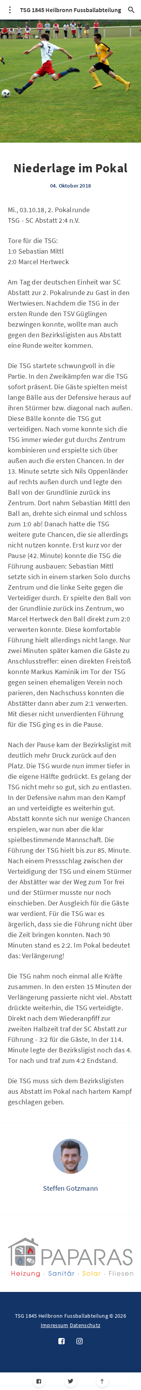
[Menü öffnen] (10, 10)
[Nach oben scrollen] (102, 1381)
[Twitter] (71, 1381)
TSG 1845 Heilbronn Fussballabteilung (70, 9)
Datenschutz (85, 1325)
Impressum (55, 1325)
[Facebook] (39, 1381)
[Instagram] (79, 1341)
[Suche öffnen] (131, 10)
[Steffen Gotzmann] (70, 1156)
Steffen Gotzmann (70, 1188)
